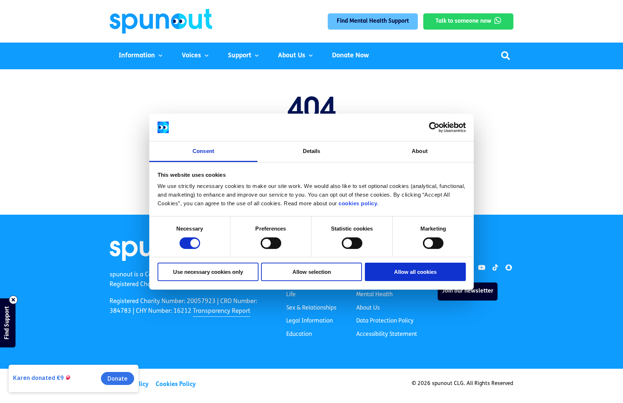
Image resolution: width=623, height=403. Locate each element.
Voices (191, 56)
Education (299, 334)
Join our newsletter (467, 291)
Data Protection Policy (385, 321)
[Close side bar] (13, 299)
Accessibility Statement (386, 334)
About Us (291, 56)
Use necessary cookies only (208, 272)
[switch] (271, 243)
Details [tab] (312, 151)
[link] (481, 268)
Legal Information (309, 321)
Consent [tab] (203, 151)
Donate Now (350, 56)
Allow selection (311, 272)
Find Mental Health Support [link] (373, 21)
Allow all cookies (415, 272)
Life (291, 295)
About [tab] (420, 151)
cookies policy (358, 203)
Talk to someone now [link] (463, 21)
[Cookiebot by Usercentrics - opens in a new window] (434, 127)
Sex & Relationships (311, 308)
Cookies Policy (176, 384)
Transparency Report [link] (221, 311)
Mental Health (374, 295)
